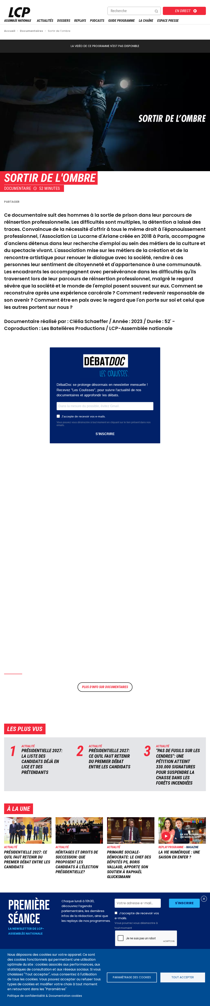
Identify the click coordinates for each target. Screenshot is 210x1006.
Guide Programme (121, 21)
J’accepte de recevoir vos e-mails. (137, 920)
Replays (80, 21)
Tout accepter (182, 977)
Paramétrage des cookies (132, 977)
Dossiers (63, 21)
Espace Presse (168, 21)
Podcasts (97, 21)
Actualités (45, 21)
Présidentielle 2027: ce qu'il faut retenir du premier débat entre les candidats (109, 758)
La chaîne (146, 21)
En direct (183, 11)
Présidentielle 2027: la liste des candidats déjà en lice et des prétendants (42, 761)
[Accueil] (17, 21)
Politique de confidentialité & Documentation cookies (44, 996)
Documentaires (116, 687)
